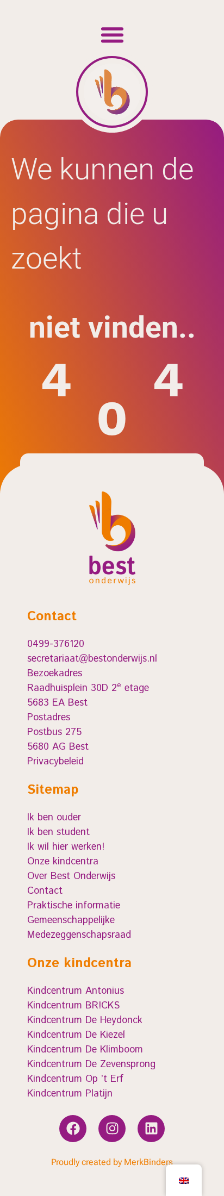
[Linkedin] (151, 1128)
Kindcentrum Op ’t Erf (75, 1079)
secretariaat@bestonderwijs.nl (92, 659)
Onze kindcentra (62, 862)
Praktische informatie (73, 906)
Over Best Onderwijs (71, 876)
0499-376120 (55, 644)
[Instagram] (112, 1128)
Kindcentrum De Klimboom (85, 1050)
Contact (45, 891)
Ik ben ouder (54, 818)
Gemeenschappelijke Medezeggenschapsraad (79, 927)
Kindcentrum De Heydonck (84, 1020)
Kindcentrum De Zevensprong (91, 1064)
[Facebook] (72, 1128)
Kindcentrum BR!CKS (73, 1006)
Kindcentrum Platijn (70, 1094)
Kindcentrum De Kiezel (76, 1035)
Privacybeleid (55, 762)
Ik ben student (58, 832)
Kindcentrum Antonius (75, 991)
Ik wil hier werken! (65, 847)
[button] (112, 34)
